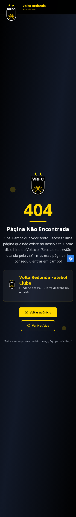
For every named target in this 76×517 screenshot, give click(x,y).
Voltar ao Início (40, 312)
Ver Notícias (40, 326)
